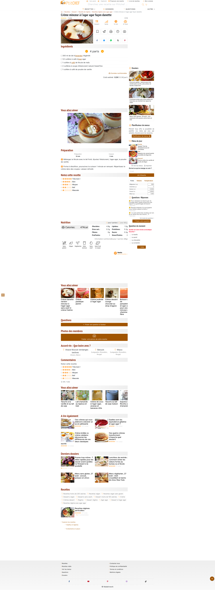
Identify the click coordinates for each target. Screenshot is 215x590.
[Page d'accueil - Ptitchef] (62, 12)
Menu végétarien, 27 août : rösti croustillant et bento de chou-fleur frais (117, 477)
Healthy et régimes (72, 525)
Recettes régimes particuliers (82, 509)
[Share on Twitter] (118, 40)
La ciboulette (136, 240)
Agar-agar (104, 500)
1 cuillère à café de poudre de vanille (77, 69)
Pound (132, 191)
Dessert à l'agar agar (118, 500)
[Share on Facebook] (97, 40)
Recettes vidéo (66, 566)
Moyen (75, 185)
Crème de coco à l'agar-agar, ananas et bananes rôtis (96, 405)
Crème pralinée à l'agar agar (96, 300)
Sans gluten (93, 1)
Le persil (134, 237)
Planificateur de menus (141, 136)
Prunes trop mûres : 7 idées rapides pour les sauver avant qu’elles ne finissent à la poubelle (84, 461)
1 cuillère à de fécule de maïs (76, 63)
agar (80, 59)
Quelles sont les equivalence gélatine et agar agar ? (117, 422)
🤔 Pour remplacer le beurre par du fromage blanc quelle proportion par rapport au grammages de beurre (140, 202)
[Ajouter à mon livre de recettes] (97, 31)
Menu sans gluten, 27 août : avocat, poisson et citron (84, 476)
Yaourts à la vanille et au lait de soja (67, 404)
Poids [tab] (132, 181)
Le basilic (135, 234)
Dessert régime (92, 500)
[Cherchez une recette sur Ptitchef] (143, 4)
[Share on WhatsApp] (111, 40)
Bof (73, 187)
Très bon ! (76, 179)
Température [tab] (148, 181)
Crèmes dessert (69, 500)
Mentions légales (115, 572)
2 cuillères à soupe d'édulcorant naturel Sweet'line (82, 66)
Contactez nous (115, 563)
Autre (150, 9)
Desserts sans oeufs (85, 497)
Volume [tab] (139, 181)
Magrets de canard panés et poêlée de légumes (146, 154)
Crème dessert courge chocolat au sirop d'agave (111, 302)
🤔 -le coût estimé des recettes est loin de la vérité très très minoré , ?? (141, 213)
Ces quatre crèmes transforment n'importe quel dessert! (117, 436)
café (73, 63)
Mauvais (75, 190)
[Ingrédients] (3, 294)
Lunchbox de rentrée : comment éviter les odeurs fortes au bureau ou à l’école (118, 460)
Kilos (132, 193)
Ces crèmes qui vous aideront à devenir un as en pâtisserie (84, 422)
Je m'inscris (141, 175)
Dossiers (109, 9)
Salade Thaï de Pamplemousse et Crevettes (143, 147)
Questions (130, 9)
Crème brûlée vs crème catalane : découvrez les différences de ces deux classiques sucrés (76, 438)
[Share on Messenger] (104, 40)
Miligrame (134, 184)
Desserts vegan (68, 497)
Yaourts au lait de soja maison (111, 403)
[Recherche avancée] (146, 4)
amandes (78, 56)
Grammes (133, 186)
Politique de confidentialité (118, 566)
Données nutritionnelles (118, 73)
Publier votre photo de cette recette (94, 339)
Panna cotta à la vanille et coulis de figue (146, 161)
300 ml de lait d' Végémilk (76, 56)
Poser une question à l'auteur (95, 324)
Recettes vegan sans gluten (113, 494)
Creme (122, 497)
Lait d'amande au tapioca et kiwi (82, 404)
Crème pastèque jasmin (79, 301)
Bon (73, 182)
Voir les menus (138, 165)
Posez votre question (142, 221)
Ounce (133, 189)
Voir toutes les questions (146, 218)
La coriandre (136, 243)
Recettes (88, 9)
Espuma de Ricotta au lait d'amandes (126, 404)
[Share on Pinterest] (125, 40)
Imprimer (149, 165)
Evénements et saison (73, 529)
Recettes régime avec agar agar (74, 503)
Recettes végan (94, 494)
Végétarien (104, 1)
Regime (80, 500)
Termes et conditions (116, 569)
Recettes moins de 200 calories (74, 494)
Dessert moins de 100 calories (106, 497)
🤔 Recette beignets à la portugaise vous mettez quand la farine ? (140, 208)
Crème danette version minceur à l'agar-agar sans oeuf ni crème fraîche (67, 304)
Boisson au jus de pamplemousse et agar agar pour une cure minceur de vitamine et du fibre (126, 306)
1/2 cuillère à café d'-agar (74, 59)
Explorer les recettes (68, 522)
